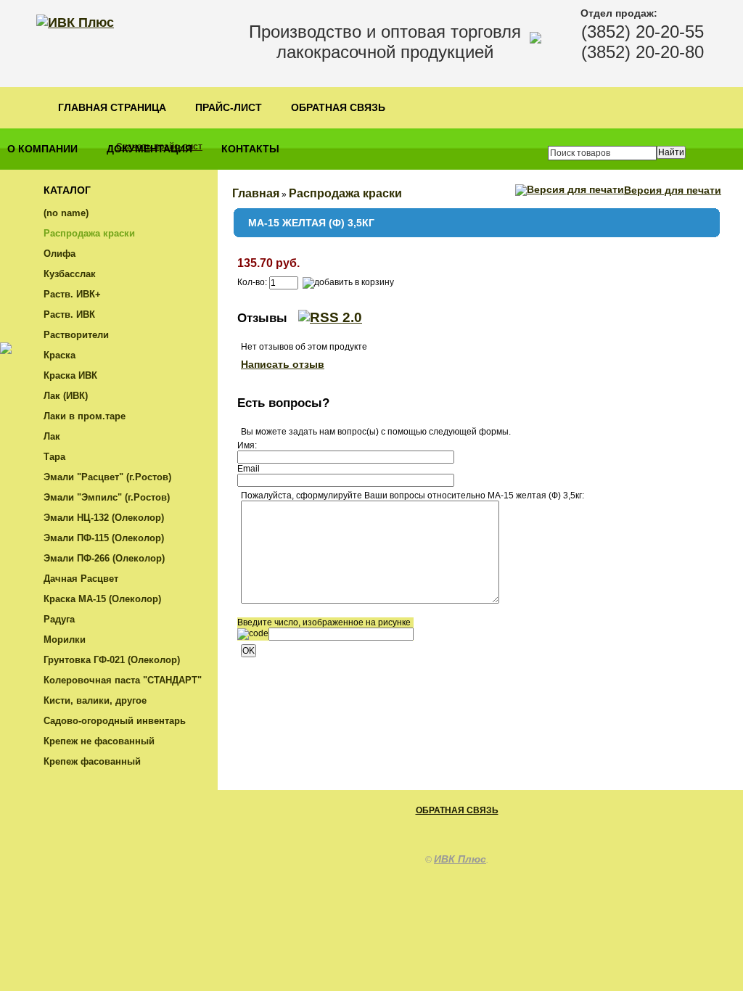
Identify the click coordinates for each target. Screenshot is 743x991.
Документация (149, 149)
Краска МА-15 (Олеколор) (102, 598)
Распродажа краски (89, 233)
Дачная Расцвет (81, 578)
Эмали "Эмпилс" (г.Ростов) (107, 497)
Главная (255, 193)
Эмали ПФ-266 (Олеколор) (104, 558)
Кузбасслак (70, 273)
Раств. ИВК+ (72, 294)
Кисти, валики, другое (95, 700)
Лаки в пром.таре (85, 416)
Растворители (76, 334)
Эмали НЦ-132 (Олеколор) (104, 517)
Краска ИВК (70, 375)
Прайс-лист (228, 107)
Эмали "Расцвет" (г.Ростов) (107, 477)
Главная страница (112, 107)
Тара (54, 456)
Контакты (250, 149)
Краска (59, 355)
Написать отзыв (282, 364)
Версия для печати (672, 190)
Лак (52, 436)
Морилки (65, 639)
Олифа (59, 253)
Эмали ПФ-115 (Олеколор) (104, 537)
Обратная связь (338, 107)
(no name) (66, 212)
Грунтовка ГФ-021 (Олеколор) (112, 659)
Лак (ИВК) (66, 395)
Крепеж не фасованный (99, 741)
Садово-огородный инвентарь (115, 720)
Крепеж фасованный (92, 761)
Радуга (59, 619)
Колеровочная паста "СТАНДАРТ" (123, 680)
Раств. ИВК (69, 314)
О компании (42, 149)
